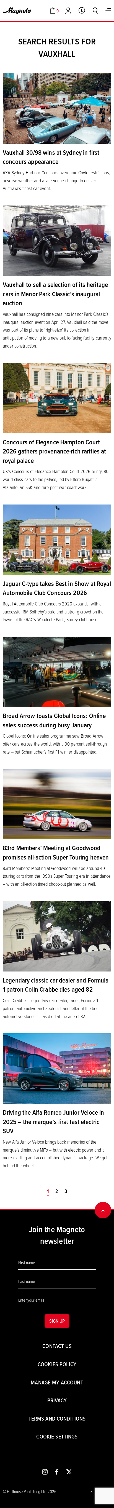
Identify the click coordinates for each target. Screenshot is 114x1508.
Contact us (56, 1346)
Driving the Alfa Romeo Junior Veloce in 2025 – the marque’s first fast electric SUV (53, 1121)
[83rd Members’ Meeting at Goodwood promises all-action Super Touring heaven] (57, 803)
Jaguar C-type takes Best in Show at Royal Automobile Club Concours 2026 (57, 588)
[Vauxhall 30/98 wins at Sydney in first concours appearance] (57, 108)
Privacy (57, 1400)
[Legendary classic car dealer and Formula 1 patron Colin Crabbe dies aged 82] (57, 936)
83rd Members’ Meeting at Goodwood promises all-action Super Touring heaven (56, 852)
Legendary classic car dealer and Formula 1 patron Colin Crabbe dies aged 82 (56, 984)
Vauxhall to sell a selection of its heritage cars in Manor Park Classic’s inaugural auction (55, 294)
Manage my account (57, 1382)
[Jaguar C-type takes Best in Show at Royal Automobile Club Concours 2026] (57, 539)
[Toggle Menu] (108, 10)
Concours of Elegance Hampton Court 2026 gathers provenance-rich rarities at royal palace (54, 451)
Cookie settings (56, 1436)
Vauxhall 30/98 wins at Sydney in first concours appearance (51, 157)
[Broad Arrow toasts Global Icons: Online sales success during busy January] (57, 671)
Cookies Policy (57, 1364)
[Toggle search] (95, 10)
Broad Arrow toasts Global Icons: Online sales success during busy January (54, 720)
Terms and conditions (57, 1418)
